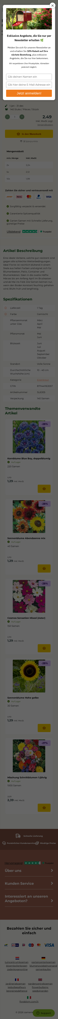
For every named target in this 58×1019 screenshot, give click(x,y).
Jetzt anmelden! (29, 93)
